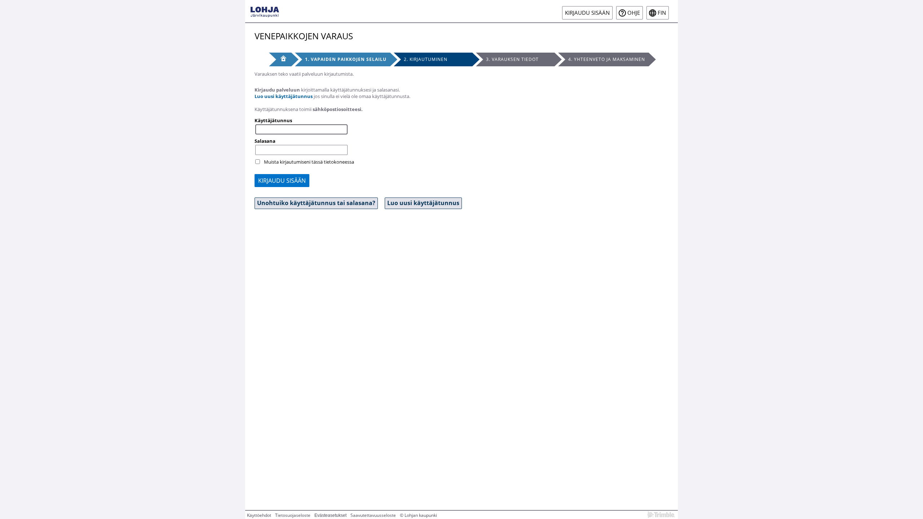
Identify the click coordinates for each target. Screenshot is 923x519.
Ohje (633, 13)
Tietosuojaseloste (292, 515)
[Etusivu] (280, 59)
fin (662, 13)
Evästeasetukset (330, 515)
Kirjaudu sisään (587, 13)
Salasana (265, 141)
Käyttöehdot (259, 515)
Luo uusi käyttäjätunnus (284, 96)
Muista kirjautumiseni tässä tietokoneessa (309, 162)
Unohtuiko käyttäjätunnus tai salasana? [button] (316, 203)
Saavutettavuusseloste (373, 515)
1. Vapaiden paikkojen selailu (346, 59)
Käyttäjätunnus (273, 120)
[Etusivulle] (264, 11)
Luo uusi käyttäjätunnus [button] (423, 203)
